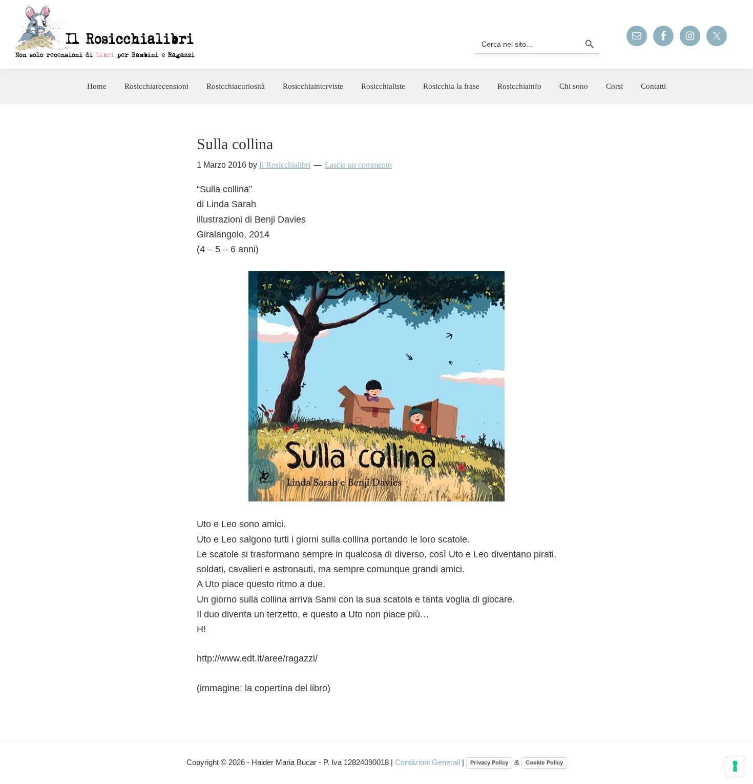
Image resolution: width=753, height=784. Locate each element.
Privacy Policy (489, 762)
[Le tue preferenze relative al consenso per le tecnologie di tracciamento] (735, 766)
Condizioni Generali (428, 762)
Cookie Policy (544, 762)
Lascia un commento (358, 164)
